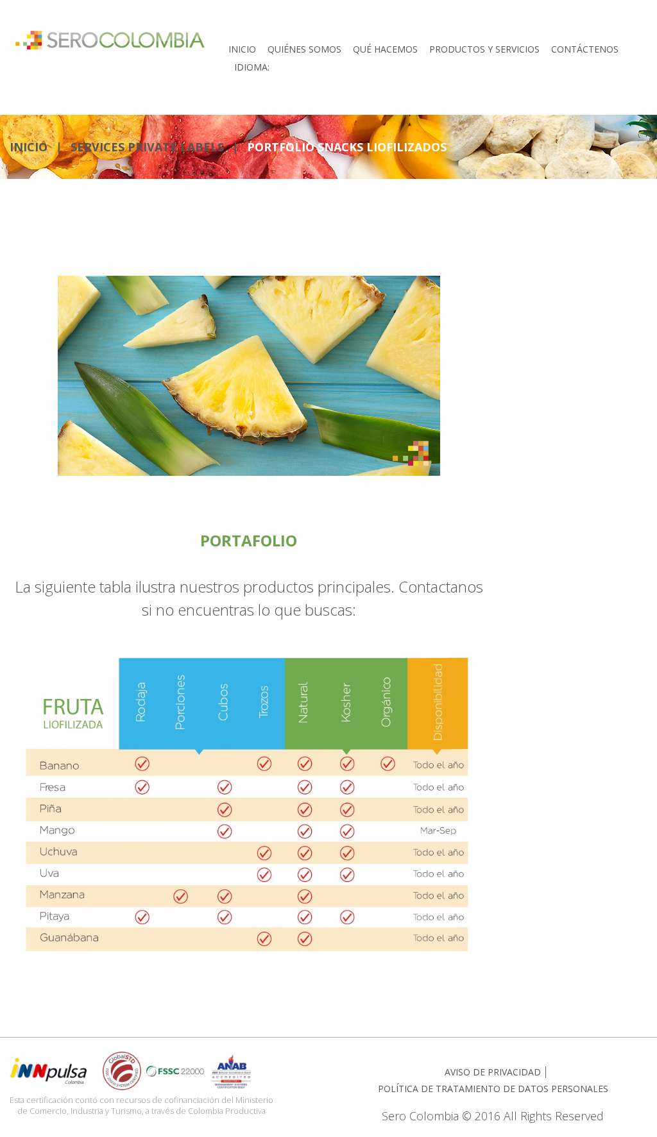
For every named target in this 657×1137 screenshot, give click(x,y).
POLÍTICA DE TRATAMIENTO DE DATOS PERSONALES (493, 1088)
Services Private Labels (147, 147)
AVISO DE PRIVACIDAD (493, 1072)
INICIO (28, 147)
